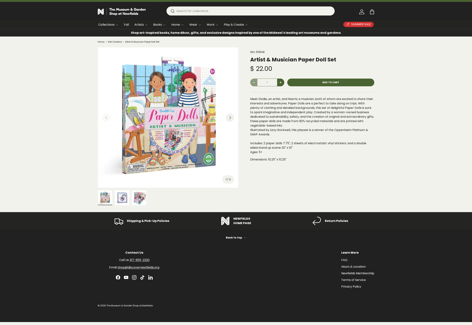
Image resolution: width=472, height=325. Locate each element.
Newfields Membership (357, 273)
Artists (139, 25)
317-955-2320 (140, 260)
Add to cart (330, 82)
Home (175, 25)
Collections (106, 25)
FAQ (344, 260)
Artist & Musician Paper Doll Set (142, 42)
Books (157, 25)
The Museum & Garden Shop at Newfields (129, 305)
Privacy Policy (351, 286)
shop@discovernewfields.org (138, 267)
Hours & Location (353, 267)
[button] (372, 12)
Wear (193, 25)
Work (210, 25)
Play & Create (234, 25)
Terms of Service (353, 280)
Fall (126, 25)
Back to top (234, 237)
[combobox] (250, 10)
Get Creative (115, 42)
